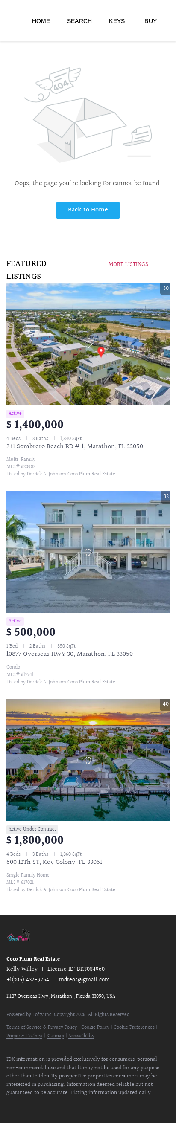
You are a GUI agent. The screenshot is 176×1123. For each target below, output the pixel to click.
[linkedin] (27, 1106)
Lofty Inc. (42, 1015)
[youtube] (45, 1106)
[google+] (62, 1106)
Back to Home (88, 210)
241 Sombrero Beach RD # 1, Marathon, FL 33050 (74, 446)
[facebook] (10, 1106)
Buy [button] (150, 20)
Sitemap (55, 1036)
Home (41, 20)
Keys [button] (117, 20)
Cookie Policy (95, 1028)
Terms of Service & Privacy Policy (41, 1028)
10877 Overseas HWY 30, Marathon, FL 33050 (69, 654)
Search (79, 20)
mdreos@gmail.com (84, 980)
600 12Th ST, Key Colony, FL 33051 (54, 862)
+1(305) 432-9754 (27, 980)
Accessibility (81, 1036)
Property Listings (24, 1036)
